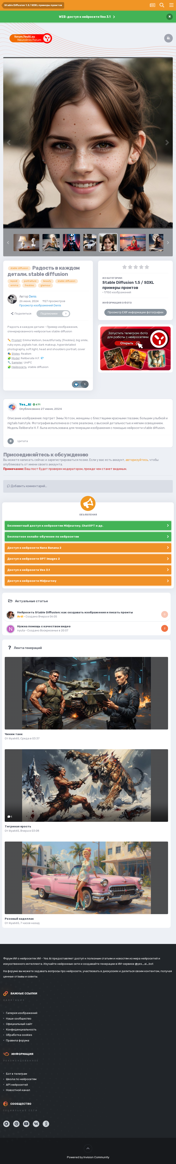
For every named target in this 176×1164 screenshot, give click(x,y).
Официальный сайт (19, 1024)
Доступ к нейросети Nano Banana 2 (34, 547)
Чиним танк (14, 734)
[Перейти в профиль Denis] (12, 299)
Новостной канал (18, 1090)
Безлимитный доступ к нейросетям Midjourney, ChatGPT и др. (55, 525)
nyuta (21, 630)
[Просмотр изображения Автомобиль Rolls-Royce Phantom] (89, 242)
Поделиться (22, 313)
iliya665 (14, 738)
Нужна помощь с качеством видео (44, 626)
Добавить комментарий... (28, 486)
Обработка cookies (19, 1034)
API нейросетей (17, 1084)
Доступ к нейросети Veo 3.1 (28, 569)
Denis (32, 296)
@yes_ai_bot (144, 963)
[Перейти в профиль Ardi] (10, 615)
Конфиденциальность (21, 1029)
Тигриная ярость (18, 826)
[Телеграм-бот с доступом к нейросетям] (135, 348)
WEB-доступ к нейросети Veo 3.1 (85, 17)
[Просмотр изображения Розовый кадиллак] (86, 878)
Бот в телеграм (16, 1073)
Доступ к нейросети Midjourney (31, 580)
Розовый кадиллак (19, 918)
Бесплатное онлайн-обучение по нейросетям (43, 536)
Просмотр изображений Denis (40, 305)
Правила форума (17, 1040)
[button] (8, 242)
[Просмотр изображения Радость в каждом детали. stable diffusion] (108, 242)
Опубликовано (40, 408)
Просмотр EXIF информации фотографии (135, 312)
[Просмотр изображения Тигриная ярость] (86, 785)
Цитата (23, 441)
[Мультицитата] (11, 441)
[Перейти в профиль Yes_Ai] (12, 407)
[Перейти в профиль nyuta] (10, 629)
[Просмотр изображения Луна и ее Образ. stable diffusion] (162, 242)
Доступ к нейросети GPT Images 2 (33, 558)
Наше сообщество (18, 1018)
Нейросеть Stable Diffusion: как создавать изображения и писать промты (75, 612)
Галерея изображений (21, 1013)
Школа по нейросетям (21, 1079)
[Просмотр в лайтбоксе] (88, 143)
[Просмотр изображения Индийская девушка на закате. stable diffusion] (133, 242)
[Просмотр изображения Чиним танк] (86, 693)
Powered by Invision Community (88, 1157)
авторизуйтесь (137, 460)
